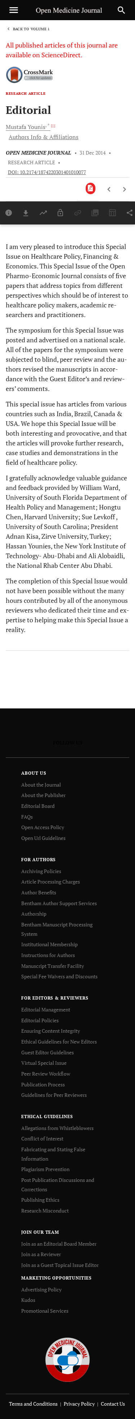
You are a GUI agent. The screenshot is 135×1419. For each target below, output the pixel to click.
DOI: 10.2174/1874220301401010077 (47, 172)
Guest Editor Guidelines (47, 1052)
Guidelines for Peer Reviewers (54, 1094)
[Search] (121, 10)
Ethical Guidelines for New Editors (59, 1041)
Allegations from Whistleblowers (57, 1128)
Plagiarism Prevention (45, 1169)
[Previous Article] (109, 189)
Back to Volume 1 (31, 29)
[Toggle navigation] (13, 10)
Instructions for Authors (48, 955)
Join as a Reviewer (41, 1254)
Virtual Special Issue (44, 1062)
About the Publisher (43, 795)
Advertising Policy (41, 1289)
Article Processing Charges (50, 881)
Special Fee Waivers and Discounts (59, 976)
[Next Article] (124, 189)
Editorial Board (38, 805)
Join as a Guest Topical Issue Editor (60, 1265)
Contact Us (113, 1403)
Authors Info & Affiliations (43, 137)
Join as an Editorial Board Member (58, 1243)
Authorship (33, 913)
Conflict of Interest (42, 1138)
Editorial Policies (40, 1020)
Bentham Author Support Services (59, 903)
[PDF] (90, 188)
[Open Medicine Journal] (67, 1359)
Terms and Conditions (33, 1403)
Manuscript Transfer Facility (52, 965)
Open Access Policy (42, 827)
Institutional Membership (49, 944)
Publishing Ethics (40, 1199)
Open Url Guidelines (43, 838)
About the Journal (41, 784)
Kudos (28, 1299)
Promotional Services (44, 1310)
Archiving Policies (41, 871)
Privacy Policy (79, 1403)
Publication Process (43, 1084)
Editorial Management (45, 1009)
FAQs (27, 816)
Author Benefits (38, 892)
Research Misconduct (45, 1210)
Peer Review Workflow (45, 1073)
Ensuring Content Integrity (50, 1030)
